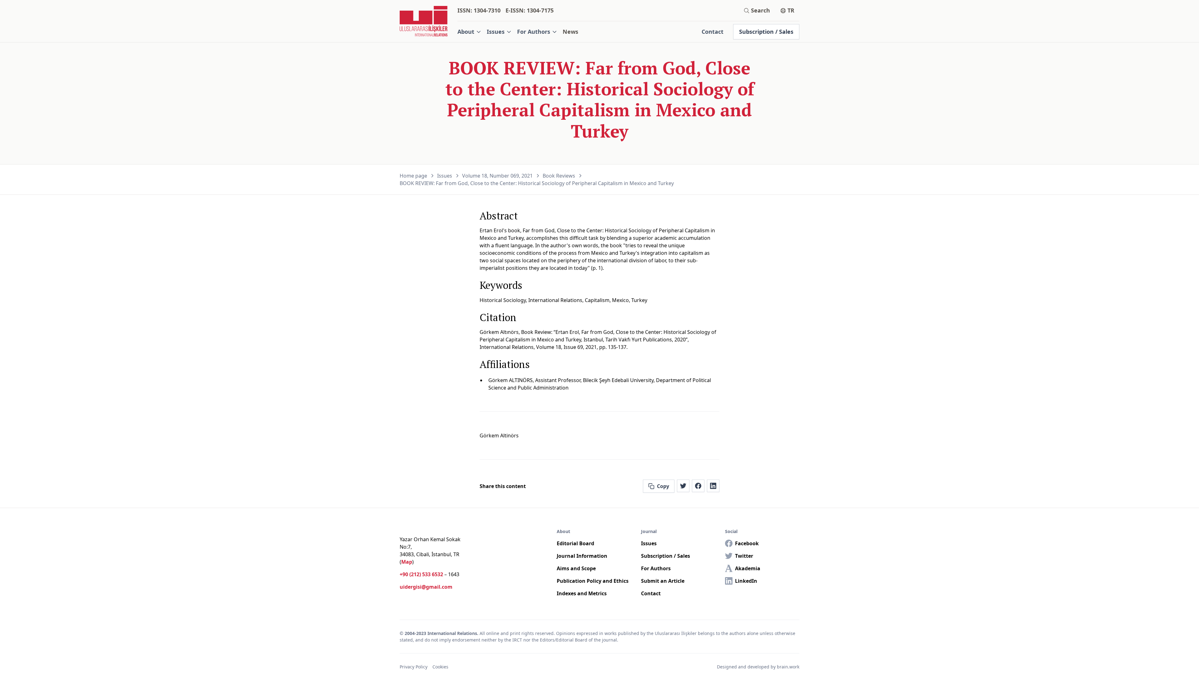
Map (406, 561)
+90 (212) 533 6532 (421, 574)
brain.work (788, 667)
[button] (469, 32)
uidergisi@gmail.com (426, 586)
